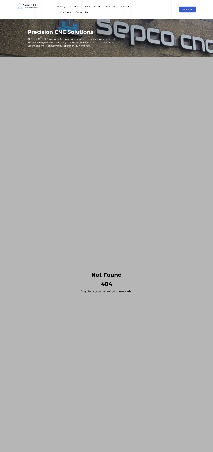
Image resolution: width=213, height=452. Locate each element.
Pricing (61, 6)
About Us (75, 6)
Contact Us (82, 12)
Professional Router (115, 6)
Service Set (91, 6)
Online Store (64, 12)
